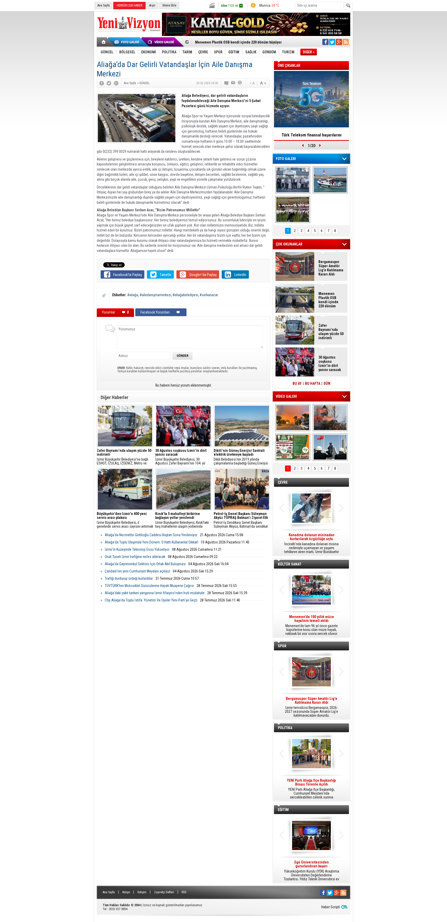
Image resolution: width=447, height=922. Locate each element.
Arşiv (152, 5)
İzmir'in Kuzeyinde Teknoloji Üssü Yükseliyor (137, 549)
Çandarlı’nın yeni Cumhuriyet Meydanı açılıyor (137, 571)
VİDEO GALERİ (286, 396)
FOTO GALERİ (286, 159)
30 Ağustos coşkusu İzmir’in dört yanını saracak (329, 363)
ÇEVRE (283, 482)
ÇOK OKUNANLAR (289, 244)
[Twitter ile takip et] (332, 42)
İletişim (141, 892)
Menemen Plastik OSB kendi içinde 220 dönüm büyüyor (238, 42)
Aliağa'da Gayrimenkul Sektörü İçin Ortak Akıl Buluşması (145, 564)
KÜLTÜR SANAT (289, 564)
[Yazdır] (240, 83)
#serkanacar (209, 295)
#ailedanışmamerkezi (155, 295)
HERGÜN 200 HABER (129, 5)
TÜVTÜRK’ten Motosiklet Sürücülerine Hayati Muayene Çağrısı (149, 586)
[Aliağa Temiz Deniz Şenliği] (330, 179)
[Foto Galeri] (128, 42)
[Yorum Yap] (226, 83)
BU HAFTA (312, 383)
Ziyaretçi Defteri (164, 892)
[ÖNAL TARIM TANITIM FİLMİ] (292, 447)
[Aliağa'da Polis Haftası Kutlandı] (330, 447)
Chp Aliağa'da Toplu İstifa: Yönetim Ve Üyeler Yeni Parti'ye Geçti (151, 600)
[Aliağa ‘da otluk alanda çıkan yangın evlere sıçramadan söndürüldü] (292, 417)
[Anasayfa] (104, 42)
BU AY (297, 383)
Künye (126, 892)
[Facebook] (101, 83)
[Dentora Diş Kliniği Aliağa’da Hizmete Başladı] (292, 179)
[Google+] (116, 83)
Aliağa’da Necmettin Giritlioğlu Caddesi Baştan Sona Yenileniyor (151, 535)
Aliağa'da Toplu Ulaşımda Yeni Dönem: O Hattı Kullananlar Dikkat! (151, 542)
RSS (184, 892)
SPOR (282, 646)
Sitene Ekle (169, 5)
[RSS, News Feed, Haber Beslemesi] (345, 42)
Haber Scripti (330, 907)
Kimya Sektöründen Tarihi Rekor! (311, 135)
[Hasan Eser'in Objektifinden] (292, 209)
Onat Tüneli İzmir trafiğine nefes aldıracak (135, 557)
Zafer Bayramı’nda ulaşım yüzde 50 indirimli (331, 331)
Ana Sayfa (104, 5)
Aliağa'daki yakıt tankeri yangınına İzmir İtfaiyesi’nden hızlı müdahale (155, 593)
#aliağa (132, 295)
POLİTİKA (285, 728)
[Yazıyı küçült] (252, 83)
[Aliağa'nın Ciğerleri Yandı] (330, 417)
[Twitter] (109, 83)
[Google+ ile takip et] (339, 42)
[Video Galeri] (161, 42)
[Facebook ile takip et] (325, 42)
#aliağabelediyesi (185, 295)
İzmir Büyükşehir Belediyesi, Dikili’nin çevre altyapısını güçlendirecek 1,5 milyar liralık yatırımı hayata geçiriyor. (311, 543)
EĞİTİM (283, 810)
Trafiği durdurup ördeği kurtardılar (129, 578)
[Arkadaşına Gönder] (233, 83)
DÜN (327, 383)
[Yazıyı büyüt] (263, 83)
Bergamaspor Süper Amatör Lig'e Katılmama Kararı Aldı (330, 268)
